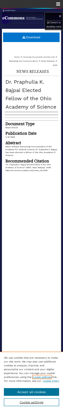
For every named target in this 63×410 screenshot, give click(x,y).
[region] (31, 381)
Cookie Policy (51, 380)
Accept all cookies (31, 392)
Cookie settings (42, 377)
